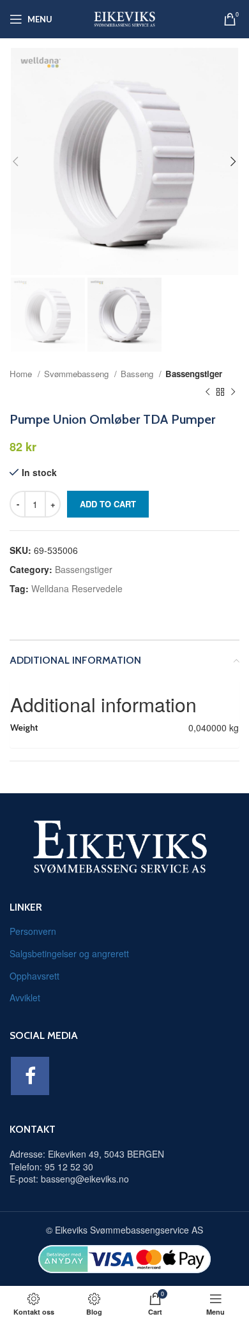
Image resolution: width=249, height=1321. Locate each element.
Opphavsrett (34, 975)
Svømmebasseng (77, 374)
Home (22, 374)
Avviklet (25, 997)
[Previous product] (207, 392)
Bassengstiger (193, 374)
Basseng (138, 374)
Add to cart (108, 504)
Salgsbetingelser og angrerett (69, 953)
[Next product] (233, 392)
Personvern (33, 931)
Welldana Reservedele (77, 588)
